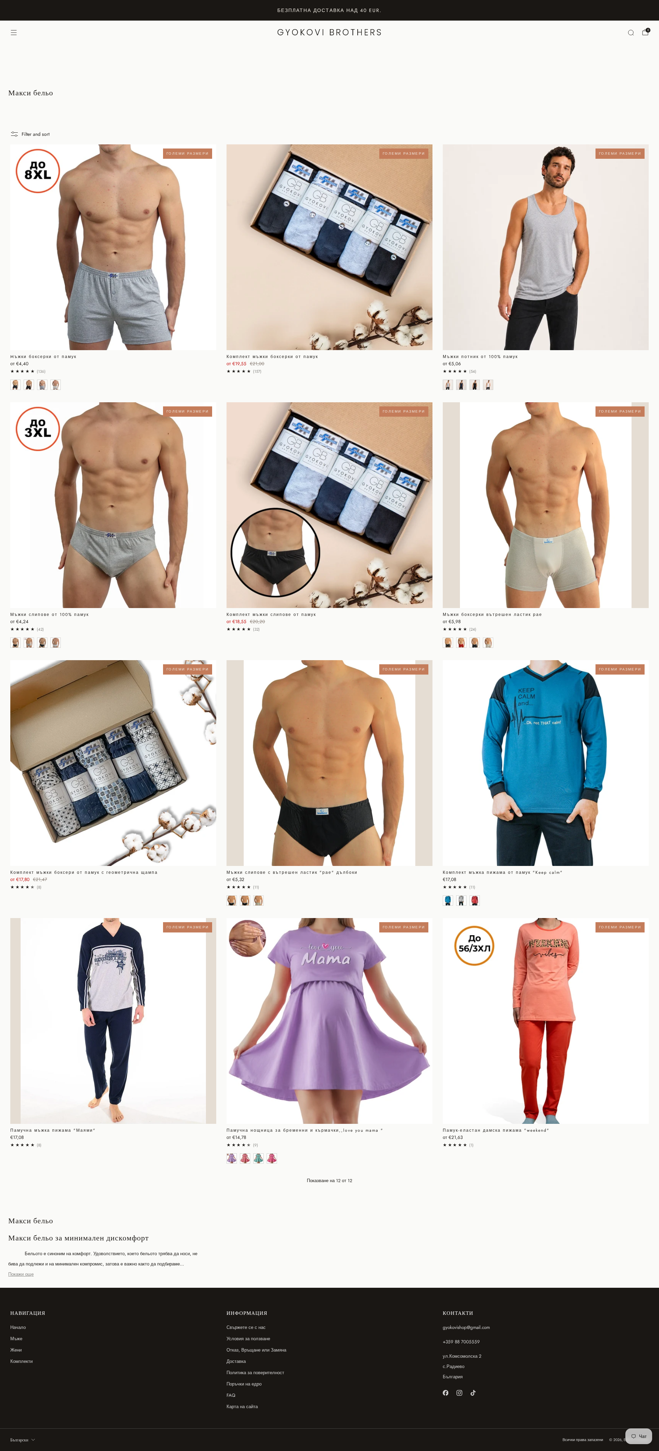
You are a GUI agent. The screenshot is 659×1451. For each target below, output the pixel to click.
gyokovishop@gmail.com (466, 1327)
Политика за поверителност (255, 1372)
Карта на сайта (242, 1406)
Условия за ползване (248, 1338)
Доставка (236, 1361)
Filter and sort (35, 134)
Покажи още (21, 1274)
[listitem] (329, 10)
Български (19, 1440)
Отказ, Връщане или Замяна (256, 1350)
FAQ (231, 1395)
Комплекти (21, 1361)
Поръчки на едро (244, 1384)
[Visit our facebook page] (445, 1393)
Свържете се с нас (246, 1327)
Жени (16, 1350)
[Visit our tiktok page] (473, 1393)
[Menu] (13, 32)
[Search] (630, 32)
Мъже (16, 1338)
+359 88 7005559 (461, 1342)
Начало (18, 1327)
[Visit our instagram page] (459, 1393)
